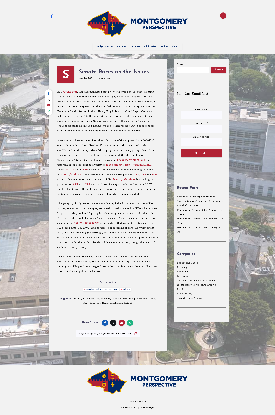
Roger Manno (102, 303)
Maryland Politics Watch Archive (102, 289)
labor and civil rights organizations (128, 164)
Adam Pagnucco (80, 298)
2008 (74, 169)
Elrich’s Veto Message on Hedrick (196, 196)
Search (181, 64)
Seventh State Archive (190, 298)
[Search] (223, 15)
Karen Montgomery (132, 298)
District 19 (105, 298)
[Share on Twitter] (48, 99)
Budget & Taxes (105, 46)
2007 (67, 169)
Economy (121, 46)
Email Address (202, 137)
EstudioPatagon (147, 408)
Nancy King (88, 303)
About (175, 46)
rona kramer (116, 303)
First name (201, 109)
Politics (164, 46)
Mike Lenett (149, 298)
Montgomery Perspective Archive (196, 284)
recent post (69, 91)
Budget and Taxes (187, 262)
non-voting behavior (87, 223)
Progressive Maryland (131, 160)
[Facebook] (51, 16)
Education (135, 46)
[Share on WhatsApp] (48, 111)
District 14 (94, 298)
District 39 (116, 298)
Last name (201, 123)
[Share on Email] (48, 105)
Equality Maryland (124, 179)
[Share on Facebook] (48, 94)
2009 (85, 169)
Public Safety (150, 46)
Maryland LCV (72, 174)
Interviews (183, 276)
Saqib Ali (128, 303)
